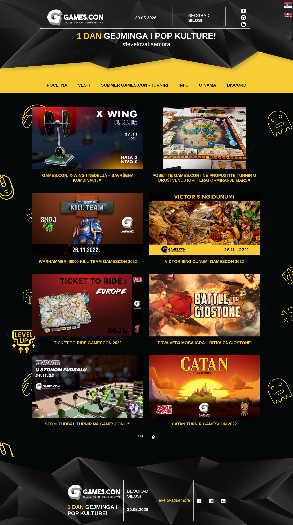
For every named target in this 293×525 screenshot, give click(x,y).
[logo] (75, 17)
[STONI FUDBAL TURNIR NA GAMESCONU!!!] (87, 386)
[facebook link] (243, 11)
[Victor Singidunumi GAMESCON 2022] (204, 224)
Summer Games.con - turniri (134, 85)
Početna (57, 85)
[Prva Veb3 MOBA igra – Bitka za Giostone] (204, 305)
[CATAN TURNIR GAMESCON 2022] (204, 386)
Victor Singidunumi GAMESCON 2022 (204, 261)
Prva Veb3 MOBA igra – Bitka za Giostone (204, 343)
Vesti (84, 85)
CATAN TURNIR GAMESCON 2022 (204, 424)
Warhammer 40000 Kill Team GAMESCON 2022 (88, 261)
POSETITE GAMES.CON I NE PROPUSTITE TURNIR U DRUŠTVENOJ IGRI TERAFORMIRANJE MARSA (204, 177)
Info (184, 85)
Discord (236, 85)
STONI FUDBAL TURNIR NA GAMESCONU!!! (88, 424)
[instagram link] (243, 17)
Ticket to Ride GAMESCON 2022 (88, 343)
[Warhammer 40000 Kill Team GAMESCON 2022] (87, 224)
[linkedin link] (243, 24)
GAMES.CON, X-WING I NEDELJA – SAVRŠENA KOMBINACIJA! (88, 177)
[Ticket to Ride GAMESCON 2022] (87, 305)
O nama (207, 85)
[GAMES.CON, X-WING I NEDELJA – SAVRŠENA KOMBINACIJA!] (87, 138)
